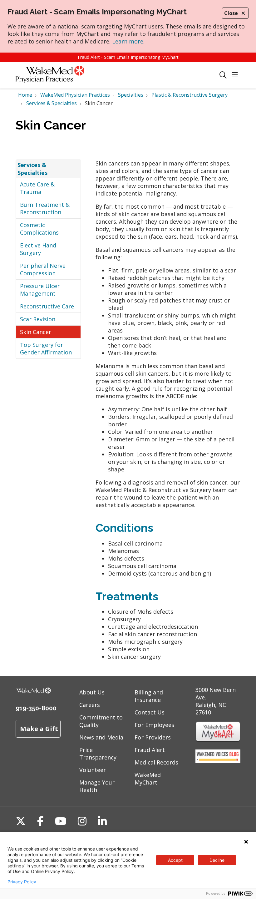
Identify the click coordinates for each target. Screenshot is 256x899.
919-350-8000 (36, 708)
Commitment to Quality (101, 721)
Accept (175, 860)
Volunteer (92, 770)
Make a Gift (39, 728)
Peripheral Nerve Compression (43, 269)
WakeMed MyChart (148, 778)
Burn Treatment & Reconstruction (45, 208)
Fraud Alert (150, 750)
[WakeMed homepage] (50, 75)
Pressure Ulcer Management (40, 289)
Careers (89, 705)
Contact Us (150, 712)
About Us (92, 692)
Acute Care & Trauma (37, 188)
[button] (236, 75)
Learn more (127, 41)
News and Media (101, 737)
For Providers (153, 737)
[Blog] (217, 761)
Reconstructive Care (47, 306)
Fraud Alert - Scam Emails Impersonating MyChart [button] (128, 57)
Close (231, 13)
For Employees (154, 725)
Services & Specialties (32, 168)
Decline (216, 860)
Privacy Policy (21, 881)
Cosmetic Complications (39, 228)
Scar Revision (37, 319)
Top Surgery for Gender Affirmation (46, 348)
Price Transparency (97, 753)
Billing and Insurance (149, 695)
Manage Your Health (97, 786)
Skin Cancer (35, 332)
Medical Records (156, 762)
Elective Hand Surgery (38, 248)
